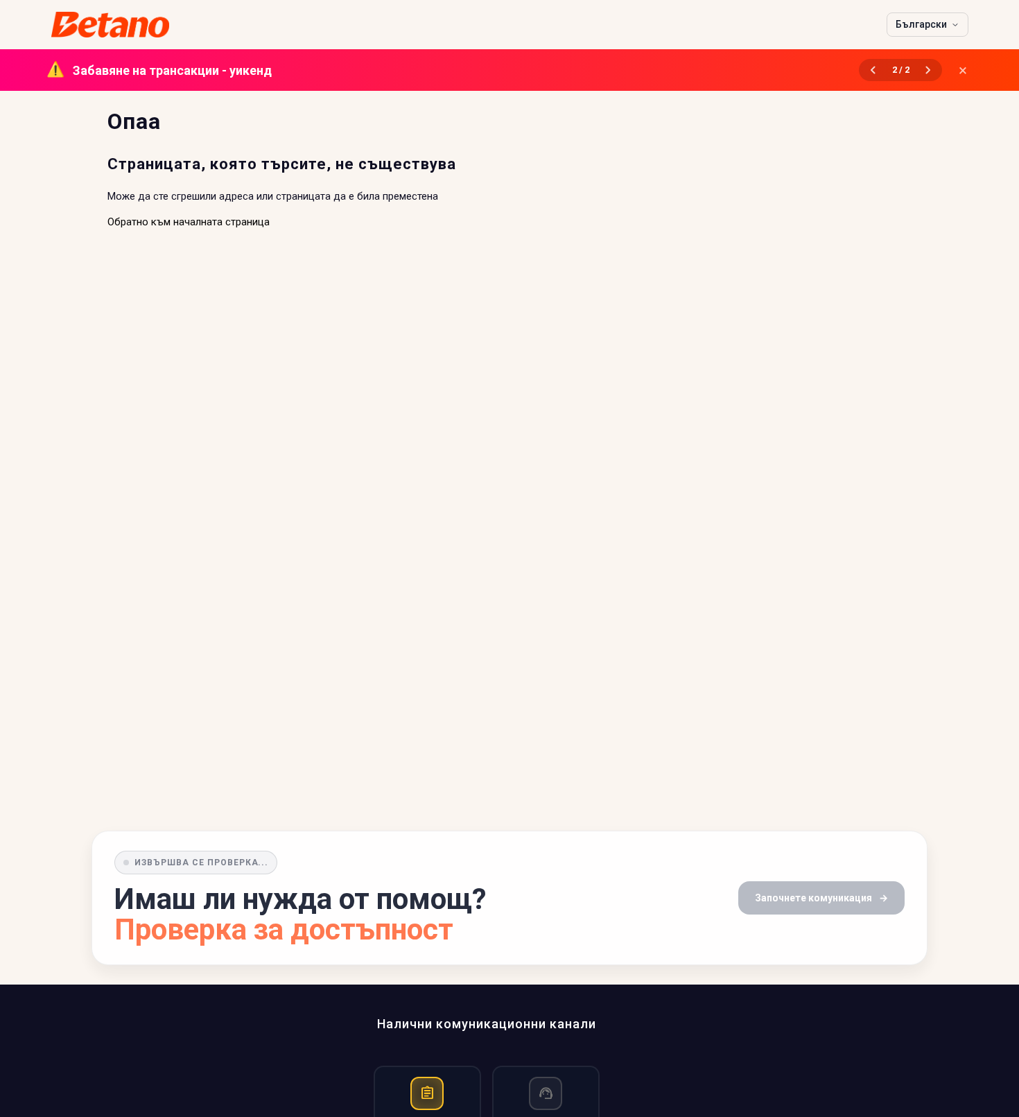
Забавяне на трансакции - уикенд (162, 70)
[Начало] (110, 24)
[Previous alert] (872, 70)
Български (921, 24)
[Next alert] (928, 70)
